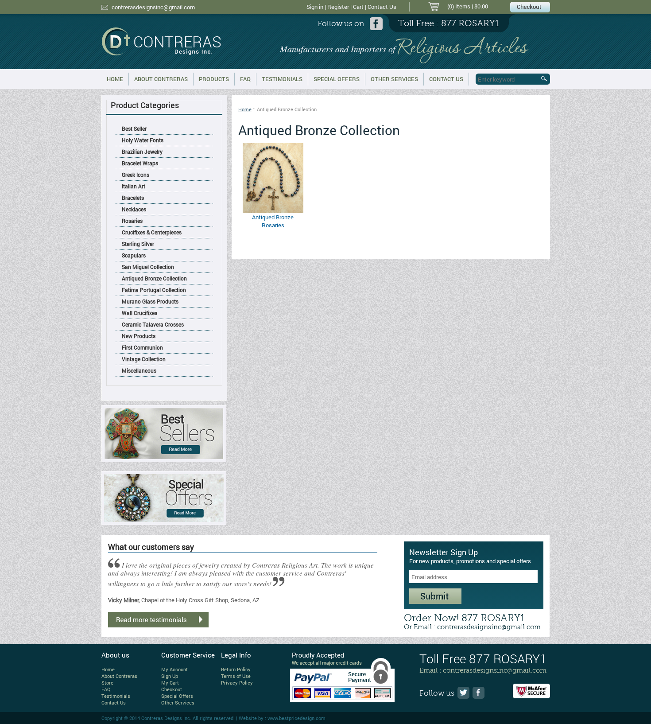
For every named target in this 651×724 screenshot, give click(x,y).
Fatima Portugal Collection (154, 289)
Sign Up (169, 676)
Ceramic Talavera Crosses (153, 324)
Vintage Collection (144, 358)
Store (107, 682)
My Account (174, 669)
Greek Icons (135, 174)
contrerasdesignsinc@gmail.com (153, 7)
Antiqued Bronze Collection (154, 278)
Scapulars (134, 255)
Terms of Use (236, 676)
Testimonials (282, 79)
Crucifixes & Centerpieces (152, 232)
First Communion (142, 347)
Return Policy (236, 669)
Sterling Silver (138, 243)
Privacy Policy (237, 682)
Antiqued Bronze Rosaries (273, 221)
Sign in (314, 7)
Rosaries (132, 220)
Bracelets (133, 197)
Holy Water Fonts (142, 140)
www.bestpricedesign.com (296, 718)
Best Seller (134, 128)
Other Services (394, 79)
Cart (358, 7)
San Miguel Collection (148, 266)
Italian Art (133, 186)
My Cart (170, 682)
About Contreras (161, 79)
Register (338, 7)
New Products (138, 335)
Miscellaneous (139, 370)
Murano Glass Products (150, 301)
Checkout (171, 689)
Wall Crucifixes (139, 312)
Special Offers (337, 79)
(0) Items (458, 6)
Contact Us (382, 7)
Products (214, 79)
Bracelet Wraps (140, 163)
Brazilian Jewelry (142, 151)
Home (115, 79)
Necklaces (134, 209)
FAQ (245, 79)
